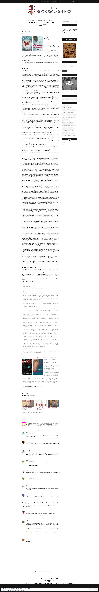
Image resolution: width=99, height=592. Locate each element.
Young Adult (40, 412)
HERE (39, 354)
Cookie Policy (22, 590)
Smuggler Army (73, 125)
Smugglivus (64, 127)
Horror (68, 115)
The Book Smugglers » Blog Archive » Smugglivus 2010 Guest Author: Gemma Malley (40, 502)
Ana (54, 416)
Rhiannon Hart (29, 450)
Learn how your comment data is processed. (43, 571)
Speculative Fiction (34, 412)
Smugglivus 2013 (64, 130)
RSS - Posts (64, 92)
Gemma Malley (28, 412)
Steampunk (71, 132)
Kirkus (71, 115)
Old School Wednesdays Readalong (67, 122)
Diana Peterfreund (30, 477)
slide (69, 125)
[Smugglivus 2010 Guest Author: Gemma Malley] (28, 403)
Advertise (40, 1)
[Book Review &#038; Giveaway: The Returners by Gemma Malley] (41, 403)
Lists (63, 117)
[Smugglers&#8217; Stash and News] (53, 403)
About (23, 1)
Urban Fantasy (64, 135)
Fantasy (72, 112)
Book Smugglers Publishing (66, 107)
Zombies (74, 135)
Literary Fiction (67, 117)
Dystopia (23, 412)
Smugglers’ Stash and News (52, 407)
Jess (27, 432)
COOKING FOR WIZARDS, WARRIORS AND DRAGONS (53, 1)
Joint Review (50, 20)
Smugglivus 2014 (71, 130)
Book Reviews (44, 20)
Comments (28, 416)
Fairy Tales (68, 112)
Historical (64, 115)
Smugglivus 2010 (69, 127)
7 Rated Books (38, 20)
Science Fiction (64, 125)
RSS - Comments (65, 144)
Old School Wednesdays (66, 120)
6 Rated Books (31, 20)
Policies (27, 1)
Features (33, 1)
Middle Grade (73, 117)
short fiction (73, 32)
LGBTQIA (75, 115)
